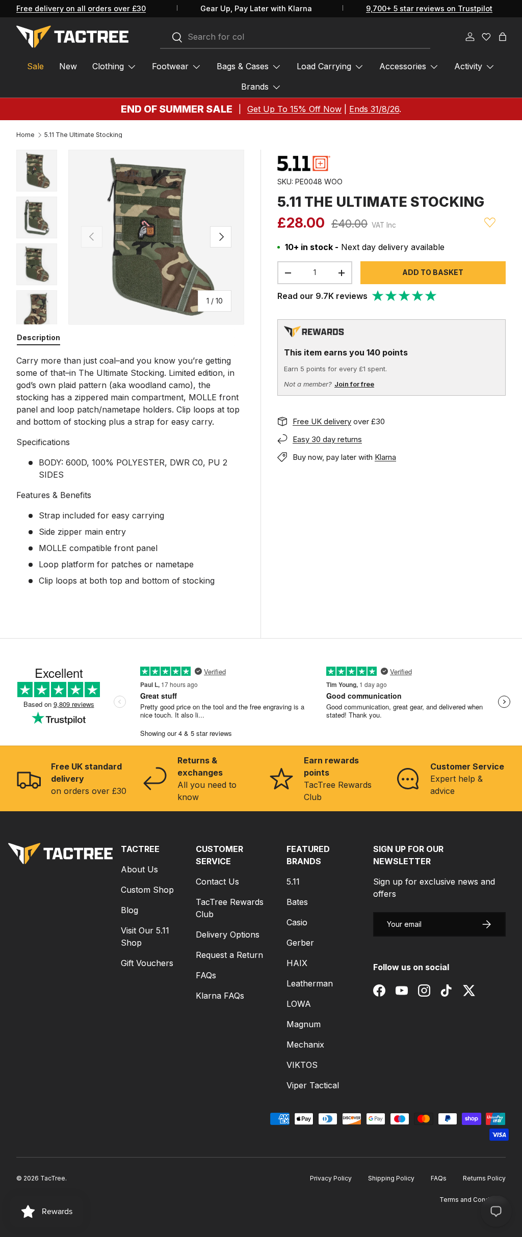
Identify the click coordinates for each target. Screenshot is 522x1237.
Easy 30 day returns (327, 439)
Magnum (303, 1024)
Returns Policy (484, 1178)
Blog (129, 910)
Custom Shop (147, 890)
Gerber (300, 943)
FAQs (206, 975)
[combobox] (295, 37)
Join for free (354, 384)
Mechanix (305, 1044)
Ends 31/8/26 (374, 109)
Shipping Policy (391, 1178)
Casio (296, 922)
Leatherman (309, 983)
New (68, 66)
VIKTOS (302, 1065)
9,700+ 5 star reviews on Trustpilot (429, 8)
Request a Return (229, 955)
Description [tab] (38, 337)
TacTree (52, 1178)
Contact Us (217, 881)
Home (25, 135)
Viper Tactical (312, 1085)
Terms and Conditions (472, 1199)
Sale (35, 66)
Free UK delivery (322, 421)
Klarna (385, 457)
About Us (139, 869)
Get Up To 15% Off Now (294, 109)
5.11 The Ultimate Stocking (83, 135)
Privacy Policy (331, 1178)
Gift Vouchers (147, 963)
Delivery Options (227, 934)
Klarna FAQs (220, 996)
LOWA (298, 1004)
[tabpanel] (130, 470)
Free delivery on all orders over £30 (81, 8)
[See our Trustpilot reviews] (405, 296)
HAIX (296, 963)
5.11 (293, 881)
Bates (297, 902)
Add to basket (432, 272)
